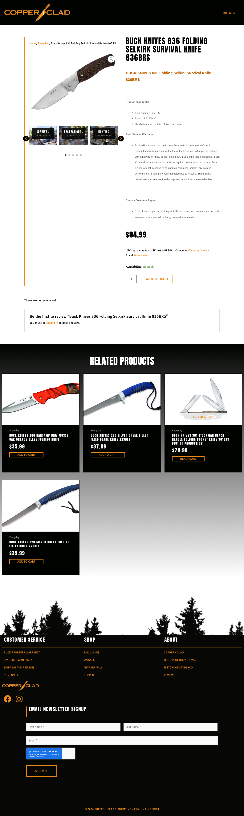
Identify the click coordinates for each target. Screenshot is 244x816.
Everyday (43, 43)
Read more (188, 459)
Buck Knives (141, 255)
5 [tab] (81, 155)
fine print (152, 809)
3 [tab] (73, 155)
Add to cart (157, 279)
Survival (204, 250)
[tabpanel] (43, 135)
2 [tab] (69, 155)
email (138, 809)
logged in (52, 323)
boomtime (124, 809)
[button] (111, 59)
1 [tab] (65, 155)
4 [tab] (77, 155)
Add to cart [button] (26, 455)
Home (32, 43)
